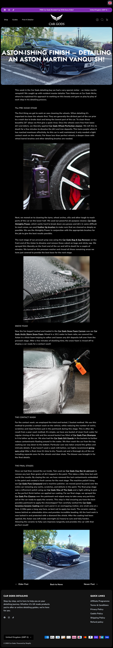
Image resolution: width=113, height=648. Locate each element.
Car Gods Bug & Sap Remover (76, 240)
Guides (15, 20)
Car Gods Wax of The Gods (59, 490)
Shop (6, 20)
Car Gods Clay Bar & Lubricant (80, 471)
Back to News (56, 584)
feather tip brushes (46, 227)
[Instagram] (9, 10)
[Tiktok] (13, 10)
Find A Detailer (28, 20)
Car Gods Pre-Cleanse (25, 496)
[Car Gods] (56, 19)
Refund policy (96, 622)
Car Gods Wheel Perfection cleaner (65, 126)
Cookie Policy (96, 613)
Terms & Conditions (99, 605)
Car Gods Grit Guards (64, 438)
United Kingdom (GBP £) (98, 10)
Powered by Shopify (24, 643)
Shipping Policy (97, 617)
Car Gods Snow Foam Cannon (72, 331)
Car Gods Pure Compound (30, 483)
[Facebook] (5, 10)
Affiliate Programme (99, 601)
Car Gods (12, 643)
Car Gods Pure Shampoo (84, 435)
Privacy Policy (96, 609)
